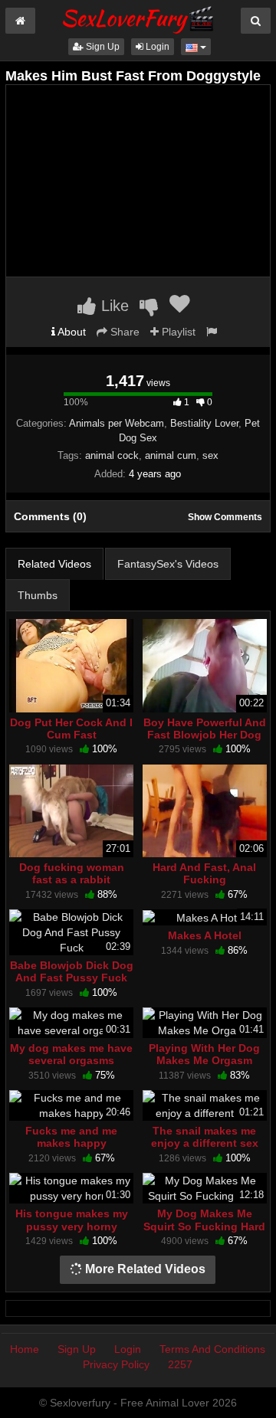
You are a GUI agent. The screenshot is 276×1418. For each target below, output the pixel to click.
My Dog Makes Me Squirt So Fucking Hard (204, 1219)
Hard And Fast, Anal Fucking (204, 873)
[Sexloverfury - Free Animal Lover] (138, 17)
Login (156, 46)
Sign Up (102, 46)
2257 (180, 1364)
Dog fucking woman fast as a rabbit (71, 873)
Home (24, 1349)
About (70, 332)
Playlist (177, 332)
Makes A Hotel (205, 935)
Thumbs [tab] (38, 595)
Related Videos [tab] (54, 564)
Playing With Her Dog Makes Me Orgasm (204, 1054)
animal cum (170, 455)
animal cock (112, 455)
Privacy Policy (116, 1364)
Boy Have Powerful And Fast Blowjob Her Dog (204, 728)
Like (113, 305)
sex (210, 455)
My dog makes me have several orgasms (71, 1054)
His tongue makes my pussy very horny (71, 1219)
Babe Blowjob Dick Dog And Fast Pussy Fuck (71, 971)
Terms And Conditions (212, 1349)
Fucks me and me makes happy (71, 1137)
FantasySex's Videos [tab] (168, 564)
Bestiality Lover (204, 423)
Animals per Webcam (116, 423)
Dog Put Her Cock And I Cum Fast (71, 728)
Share (123, 332)
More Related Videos (143, 1269)
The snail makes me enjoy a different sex (204, 1137)
